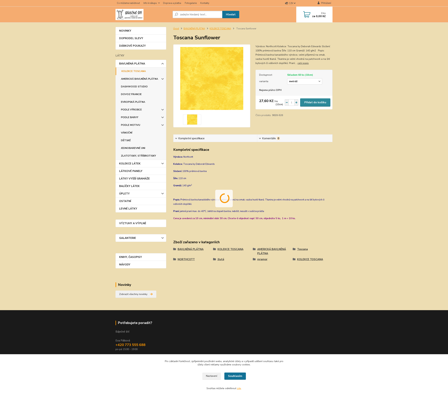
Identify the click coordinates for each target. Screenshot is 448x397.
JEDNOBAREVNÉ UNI (133, 148)
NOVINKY (125, 31)
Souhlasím (235, 376)
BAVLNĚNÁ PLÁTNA (132, 63)
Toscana (302, 249)
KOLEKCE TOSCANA (133, 71)
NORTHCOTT (186, 259)
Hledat (231, 14)
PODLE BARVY (129, 117)
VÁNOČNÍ (126, 132)
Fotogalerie (191, 3)
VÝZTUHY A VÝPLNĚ (132, 223)
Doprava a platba (172, 3)
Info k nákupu (150, 3)
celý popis (303, 63)
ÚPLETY (124, 193)
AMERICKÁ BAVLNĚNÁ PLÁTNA (139, 79)
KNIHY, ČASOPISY (130, 257)
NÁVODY (124, 264)
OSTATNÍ (125, 201)
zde (239, 388)
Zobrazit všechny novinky (133, 294)
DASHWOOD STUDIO (134, 86)
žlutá (221, 259)
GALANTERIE (127, 238)
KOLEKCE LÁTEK (130, 163)
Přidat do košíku (315, 102)
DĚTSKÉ (126, 140)
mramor (262, 259)
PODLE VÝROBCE (131, 109)
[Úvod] (142, 14)
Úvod (176, 28)
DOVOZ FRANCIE (131, 94)
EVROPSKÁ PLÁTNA (133, 102)
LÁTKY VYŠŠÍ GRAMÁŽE (134, 178)
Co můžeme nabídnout (128, 3)
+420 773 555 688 (130, 344)
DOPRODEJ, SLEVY (131, 38)
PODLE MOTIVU (130, 125)
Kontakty (204, 3)
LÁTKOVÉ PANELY (130, 171)
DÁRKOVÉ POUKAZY (132, 46)
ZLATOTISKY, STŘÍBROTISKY (138, 155)
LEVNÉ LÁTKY (128, 208)
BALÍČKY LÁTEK (129, 186)
